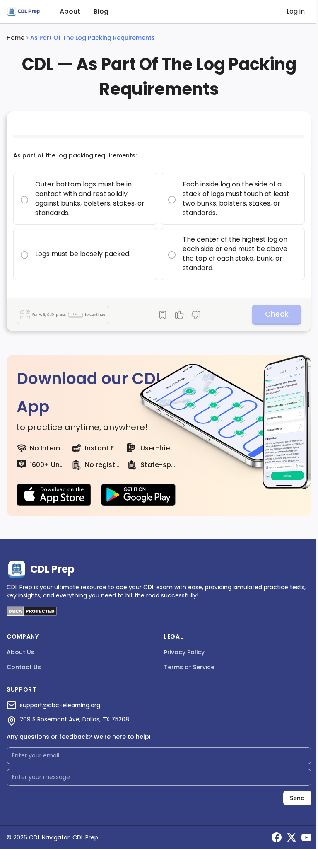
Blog (101, 11)
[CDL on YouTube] (306, 837)
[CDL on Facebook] (277, 837)
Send (297, 798)
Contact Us (24, 667)
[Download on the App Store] (54, 494)
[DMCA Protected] (32, 614)
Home (15, 38)
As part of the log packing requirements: (75, 155)
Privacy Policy (184, 652)
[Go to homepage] (23, 12)
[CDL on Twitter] (291, 837)
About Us (20, 652)
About (70, 11)
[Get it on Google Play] (138, 494)
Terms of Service (189, 667)
